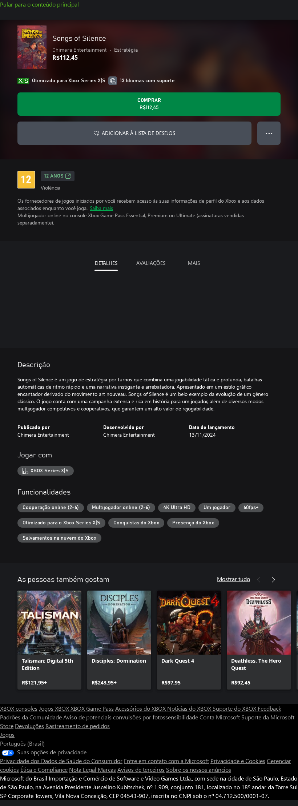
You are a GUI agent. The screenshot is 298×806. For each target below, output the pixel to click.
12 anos (54, 176)
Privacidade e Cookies (237, 761)
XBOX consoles (18, 708)
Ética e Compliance (44, 769)
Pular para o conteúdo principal (39, 4)
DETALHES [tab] (106, 262)
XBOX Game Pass (92, 708)
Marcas (107, 769)
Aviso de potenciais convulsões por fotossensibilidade (130, 717)
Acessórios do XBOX (141, 708)
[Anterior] (258, 580)
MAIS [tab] (194, 262)
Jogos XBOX (55, 708)
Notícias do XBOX (190, 708)
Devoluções (29, 726)
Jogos (7, 734)
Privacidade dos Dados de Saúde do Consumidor (61, 761)
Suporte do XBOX (235, 708)
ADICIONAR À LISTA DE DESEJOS (138, 133)
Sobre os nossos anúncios (198, 769)
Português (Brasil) (22, 743)
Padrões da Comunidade (31, 717)
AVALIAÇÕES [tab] (150, 262)
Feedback (269, 708)
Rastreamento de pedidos (77, 726)
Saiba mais (101, 208)
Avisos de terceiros (141, 769)
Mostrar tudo (233, 579)
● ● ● (269, 133)
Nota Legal (83, 769)
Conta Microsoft (220, 717)
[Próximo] (273, 580)
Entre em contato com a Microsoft (166, 761)
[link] (49, 640)
